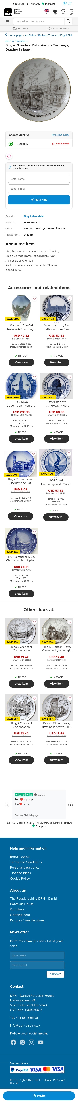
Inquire (41, 1096)
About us (18, 890)
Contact (17, 987)
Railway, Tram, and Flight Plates (6, 34)
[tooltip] (21, 328)
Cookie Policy (20, 878)
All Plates (30, 35)
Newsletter (19, 932)
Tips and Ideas (20, 873)
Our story (17, 909)
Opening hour (20, 915)
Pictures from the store (27, 920)
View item (21, 362)
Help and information (28, 848)
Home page (15, 35)
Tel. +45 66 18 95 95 (24, 1017)
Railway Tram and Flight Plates (56, 35)
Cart (71, 14)
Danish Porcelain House (18, 11)
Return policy (20, 856)
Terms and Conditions (26, 862)
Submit (55, 974)
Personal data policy (24, 867)
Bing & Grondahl (33, 216)
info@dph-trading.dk (25, 1025)
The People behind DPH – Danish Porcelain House (34, 901)
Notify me (41, 200)
